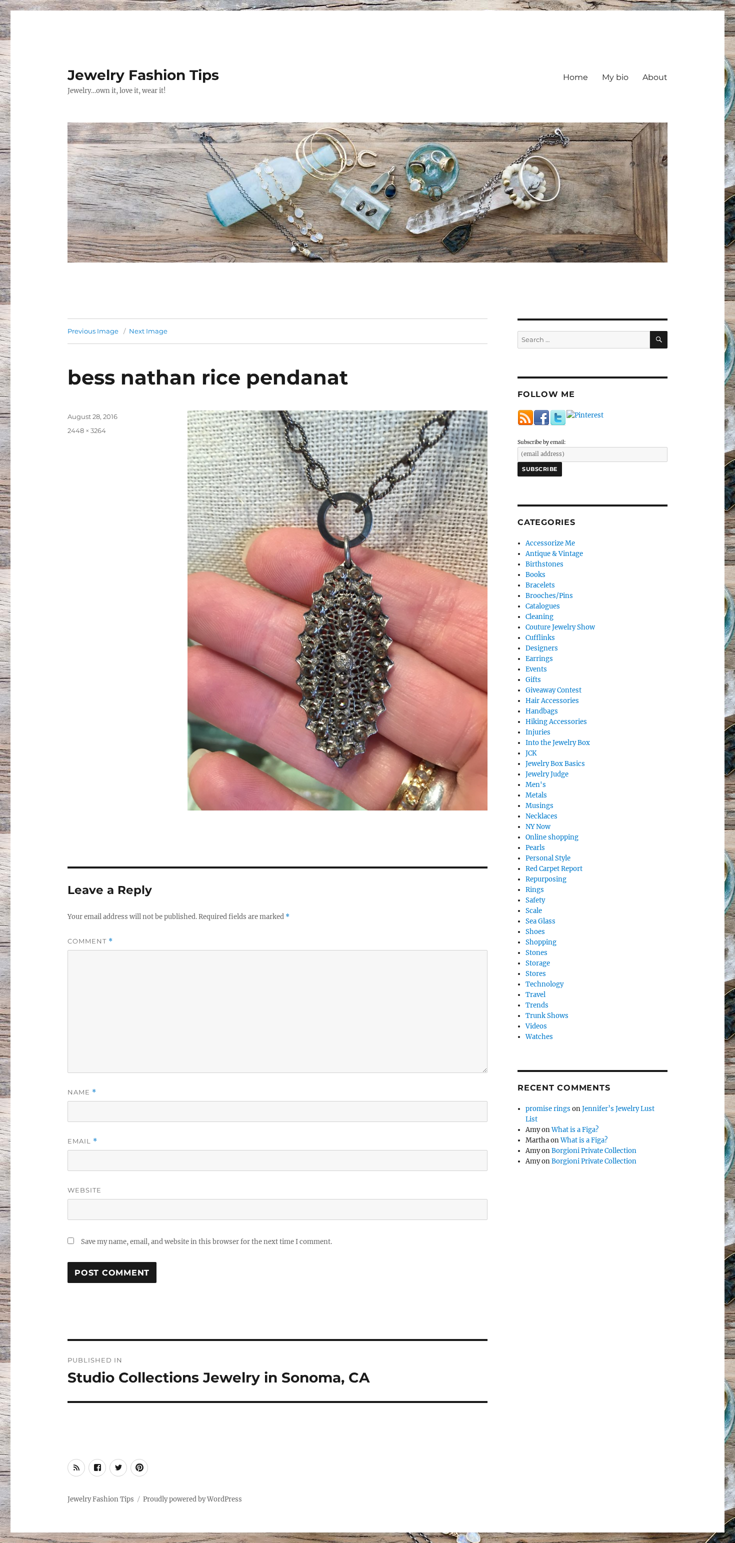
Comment (90, 941)
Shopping (541, 942)
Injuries (538, 732)
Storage (538, 963)
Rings (535, 890)
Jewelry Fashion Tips (143, 75)
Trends (537, 1005)
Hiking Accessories (556, 722)
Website (85, 1190)
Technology (545, 984)
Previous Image (93, 331)
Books (536, 574)
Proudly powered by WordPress (192, 1499)
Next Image (148, 331)
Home (575, 77)
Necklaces (542, 816)
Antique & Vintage (554, 554)
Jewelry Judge (547, 774)
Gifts (533, 680)
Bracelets (540, 585)
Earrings (539, 658)
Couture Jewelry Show (560, 627)
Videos (536, 1026)
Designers (542, 648)
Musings (540, 806)
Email (83, 1141)
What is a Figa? (575, 1130)
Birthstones (545, 564)
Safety (535, 900)
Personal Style (548, 858)
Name (82, 1092)
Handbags (542, 711)
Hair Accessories (552, 700)
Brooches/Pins (549, 596)
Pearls (535, 848)
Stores (536, 974)
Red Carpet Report (554, 868)
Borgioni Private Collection (594, 1150)
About (655, 77)
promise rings (548, 1108)
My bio (615, 77)
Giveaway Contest (554, 690)
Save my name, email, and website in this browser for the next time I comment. (206, 1242)
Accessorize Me (550, 543)
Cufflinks (540, 638)
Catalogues (543, 606)
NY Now (538, 826)
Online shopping (552, 837)
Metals (536, 795)
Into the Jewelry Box (558, 742)
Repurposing (546, 879)
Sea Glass (541, 921)
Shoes (535, 932)
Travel (536, 994)
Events (536, 669)
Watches (539, 1036)
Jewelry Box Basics (555, 764)
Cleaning (540, 616)
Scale (534, 910)
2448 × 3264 (87, 430)
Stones (537, 952)
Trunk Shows (547, 1016)
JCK (531, 753)
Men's (536, 784)
